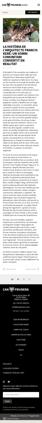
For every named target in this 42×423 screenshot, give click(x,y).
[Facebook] (9, 382)
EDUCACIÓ (7, 364)
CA (21, 355)
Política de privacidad (26, 407)
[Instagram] (4, 382)
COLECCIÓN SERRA (21, 324)
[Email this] (12, 279)
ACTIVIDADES (21, 345)
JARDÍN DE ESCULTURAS (21, 334)
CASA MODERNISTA (21, 319)
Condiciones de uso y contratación (15, 409)
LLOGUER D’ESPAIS (11, 368)
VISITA (21, 350)
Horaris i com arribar (21, 311)
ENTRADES (33, 12)
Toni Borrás (22, 415)
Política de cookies (10, 407)
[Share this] (18, 279)
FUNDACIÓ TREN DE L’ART (13, 373)
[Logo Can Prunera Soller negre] (15, 4)
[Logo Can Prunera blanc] (16, 289)
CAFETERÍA (21, 339)
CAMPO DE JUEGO (21, 329)
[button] (39, 5)
